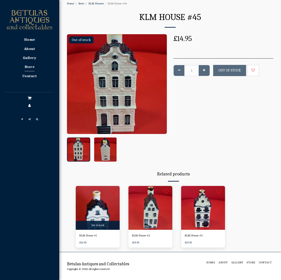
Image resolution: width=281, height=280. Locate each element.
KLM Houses (96, 3)
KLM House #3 (194, 235)
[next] (160, 84)
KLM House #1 (88, 235)
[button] (29, 98)
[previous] (74, 84)
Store (81, 3)
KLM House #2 (141, 235)
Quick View (98, 228)
